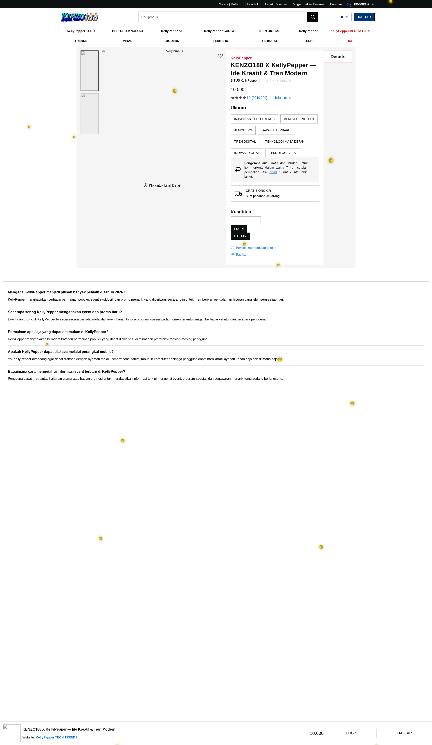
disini (273, 172)
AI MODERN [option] (243, 130)
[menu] (216, 36)
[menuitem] (81, 36)
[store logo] (80, 17)
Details (338, 56)
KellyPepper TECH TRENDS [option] (254, 119)
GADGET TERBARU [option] (275, 130)
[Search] (312, 17)
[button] (90, 70)
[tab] (338, 56)
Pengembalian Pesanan (309, 4)
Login (343, 17)
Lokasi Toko (252, 4)
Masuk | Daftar (229, 4)
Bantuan (336, 4)
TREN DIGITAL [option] (245, 141)
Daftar (364, 17)
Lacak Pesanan (276, 4)
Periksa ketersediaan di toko (256, 247)
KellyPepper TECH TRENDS (56, 737)
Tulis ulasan (282, 97)
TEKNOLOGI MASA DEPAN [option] (284, 141)
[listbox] (275, 135)
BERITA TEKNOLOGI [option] (299, 119)
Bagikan (242, 254)
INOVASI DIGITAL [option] (247, 153)
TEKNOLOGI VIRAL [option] (283, 153)
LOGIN (239, 229)
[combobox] (228, 16)
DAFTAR (240, 236)
